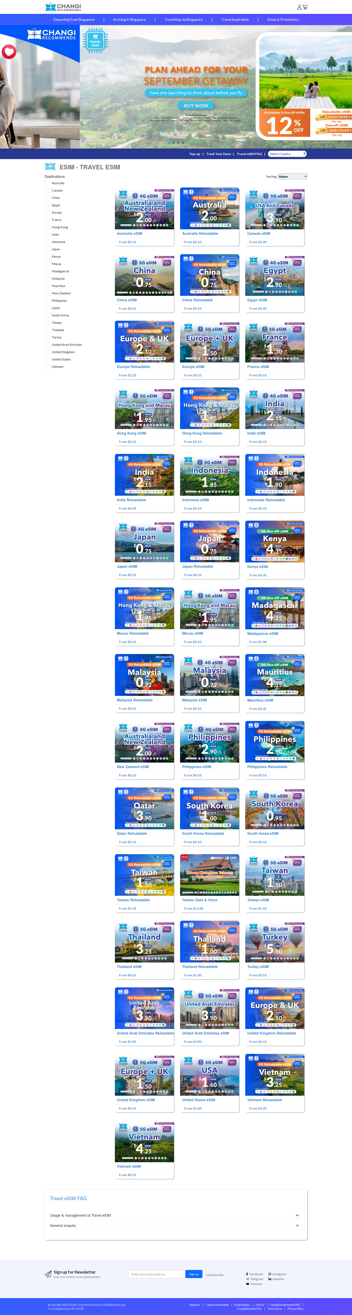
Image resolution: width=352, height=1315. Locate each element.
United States (61, 359)
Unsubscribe (215, 1275)
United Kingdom (63, 352)
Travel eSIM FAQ (249, 154)
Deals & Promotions (283, 19)
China (56, 198)
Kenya (56, 256)
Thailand (58, 330)
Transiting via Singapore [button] (184, 19)
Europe (57, 212)
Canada (57, 190)
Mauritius (58, 286)
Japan (56, 249)
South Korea (60, 315)
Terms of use (274, 1308)
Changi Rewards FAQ (249, 1308)
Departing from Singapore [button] (74, 19)
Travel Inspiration (235, 19)
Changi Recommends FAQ (285, 1304)
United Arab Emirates (67, 344)
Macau (57, 264)
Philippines (59, 300)
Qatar (56, 308)
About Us (195, 1304)
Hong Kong (60, 227)
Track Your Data (218, 154)
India (55, 234)
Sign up (194, 1274)
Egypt (56, 205)
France (56, 220)
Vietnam (58, 366)
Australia (58, 183)
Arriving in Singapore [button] (129, 19)
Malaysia (58, 278)
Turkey (57, 337)
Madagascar (60, 271)
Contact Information (217, 1304)
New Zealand (61, 293)
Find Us (260, 1304)
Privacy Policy (295, 1308)
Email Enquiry (242, 1304)
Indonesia (58, 242)
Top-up (194, 154)
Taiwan (57, 322)
